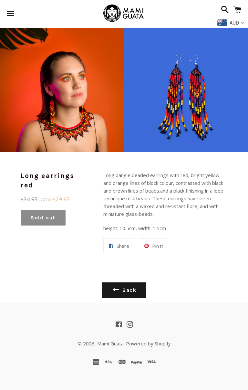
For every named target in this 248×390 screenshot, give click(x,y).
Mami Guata (110, 343)
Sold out (43, 218)
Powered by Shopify (148, 343)
